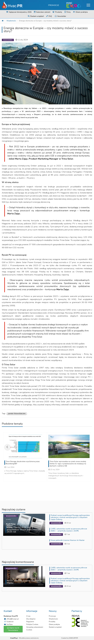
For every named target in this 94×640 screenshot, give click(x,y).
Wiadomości (11, 21)
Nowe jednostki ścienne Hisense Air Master (68, 540)
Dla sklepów (30, 619)
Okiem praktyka (81, 12)
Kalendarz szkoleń (43, 12)
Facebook (9, 622)
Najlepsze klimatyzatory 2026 (19, 12)
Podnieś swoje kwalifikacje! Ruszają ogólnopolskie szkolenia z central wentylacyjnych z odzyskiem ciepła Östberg (70, 517)
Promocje (53, 5)
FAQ (50, 16)
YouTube (9, 624)
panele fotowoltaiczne (16, 413)
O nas (28, 616)
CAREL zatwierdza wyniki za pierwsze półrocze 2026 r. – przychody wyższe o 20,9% (69, 530)
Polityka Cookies (32, 624)
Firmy (68, 12)
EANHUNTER (73, 638)
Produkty (58, 12)
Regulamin (30, 622)
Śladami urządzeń (37, 16)
